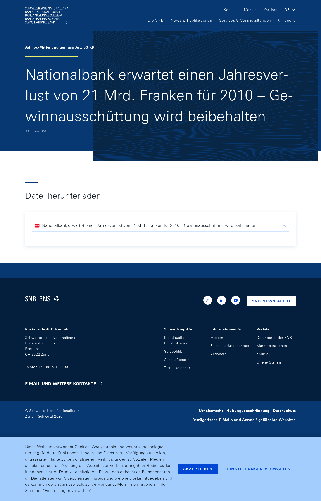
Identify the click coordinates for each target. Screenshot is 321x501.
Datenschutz (284, 411)
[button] (290, 10)
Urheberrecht (211, 411)
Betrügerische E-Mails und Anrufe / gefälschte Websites (244, 420)
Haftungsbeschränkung (247, 411)
